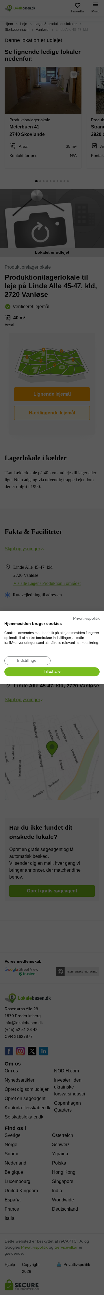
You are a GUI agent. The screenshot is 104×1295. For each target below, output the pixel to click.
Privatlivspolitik (86, 618)
